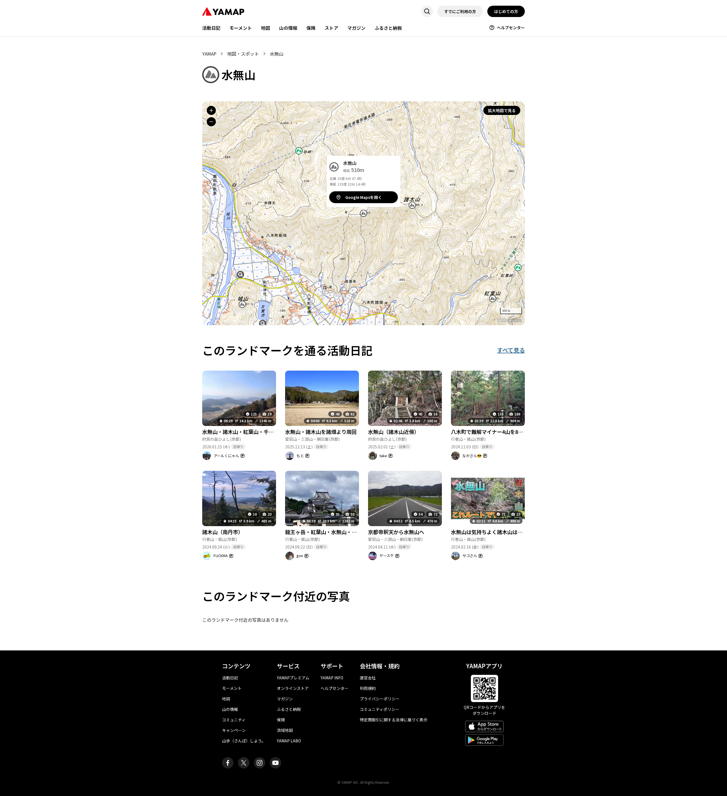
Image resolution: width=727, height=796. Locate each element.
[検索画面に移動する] (427, 11)
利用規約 (368, 688)
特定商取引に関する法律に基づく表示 (393, 720)
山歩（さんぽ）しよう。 (244, 741)
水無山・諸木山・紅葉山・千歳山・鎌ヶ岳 (250, 431)
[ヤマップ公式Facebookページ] (227, 762)
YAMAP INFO (332, 678)
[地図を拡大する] (211, 110)
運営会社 (368, 678)
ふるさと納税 (388, 27)
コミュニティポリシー (379, 709)
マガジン (356, 27)
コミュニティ (234, 720)
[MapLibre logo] (509, 320)
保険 (311, 27)
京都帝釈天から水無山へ (396, 531)
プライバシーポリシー (380, 699)
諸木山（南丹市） (222, 531)
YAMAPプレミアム (293, 678)
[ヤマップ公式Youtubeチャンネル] (275, 762)
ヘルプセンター (511, 27)
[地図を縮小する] (211, 121)
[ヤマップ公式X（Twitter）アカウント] (243, 762)
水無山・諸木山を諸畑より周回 (321, 431)
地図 (265, 27)
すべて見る (511, 350)
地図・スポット (243, 53)
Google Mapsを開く (363, 197)
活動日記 (211, 27)
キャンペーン (234, 730)
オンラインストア (293, 688)
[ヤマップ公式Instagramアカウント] (259, 762)
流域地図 (285, 730)
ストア (331, 27)
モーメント (240, 27)
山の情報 (288, 27)
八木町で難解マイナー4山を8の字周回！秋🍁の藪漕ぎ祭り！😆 (524, 431)
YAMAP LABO (289, 741)
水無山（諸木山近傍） (393, 431)
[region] (363, 213)
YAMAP (209, 53)
